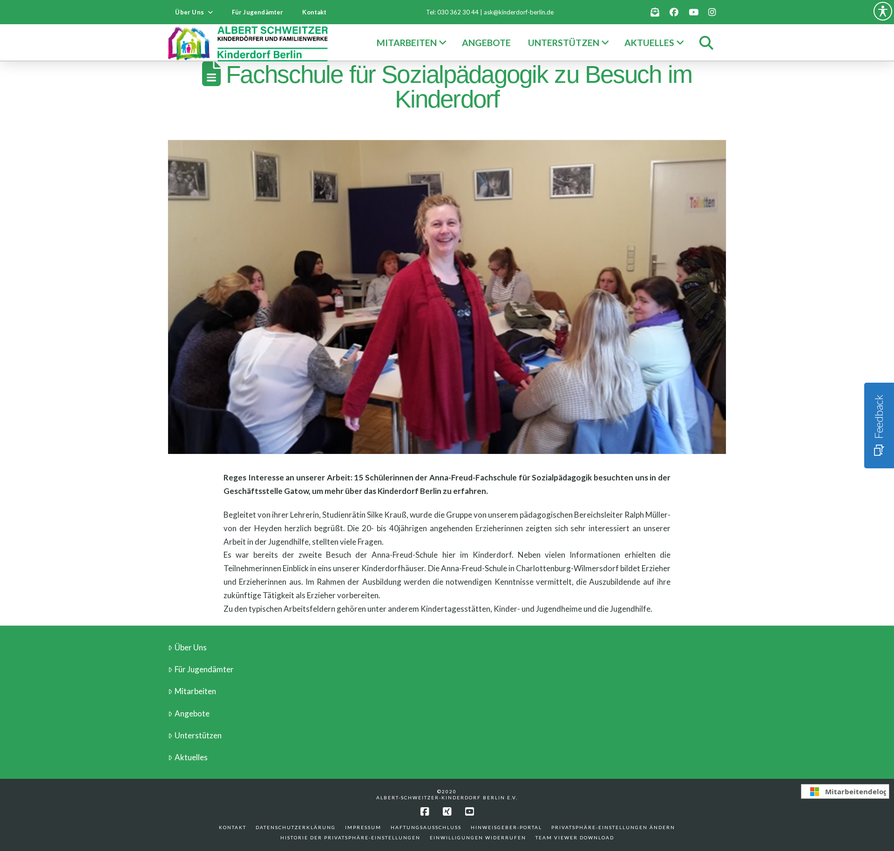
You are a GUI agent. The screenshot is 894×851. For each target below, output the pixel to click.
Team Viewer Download (574, 837)
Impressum (363, 827)
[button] (706, 42)
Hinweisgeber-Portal (506, 827)
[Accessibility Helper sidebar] (883, 11)
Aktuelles (191, 757)
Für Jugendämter (204, 669)
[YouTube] (469, 812)
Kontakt (232, 827)
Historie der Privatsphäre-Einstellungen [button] (350, 837)
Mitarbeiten (195, 691)
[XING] (447, 812)
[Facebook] (424, 812)
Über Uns (191, 647)
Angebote (192, 713)
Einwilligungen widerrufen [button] (478, 837)
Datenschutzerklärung (296, 827)
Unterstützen (198, 735)
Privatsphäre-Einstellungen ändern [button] (613, 827)
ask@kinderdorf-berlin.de (519, 12)
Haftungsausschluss (426, 827)
